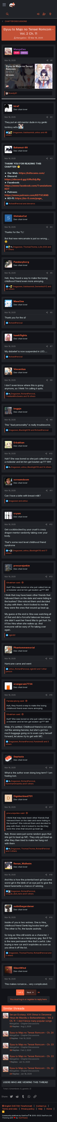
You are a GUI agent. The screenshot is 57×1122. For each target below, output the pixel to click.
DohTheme (23, 1118)
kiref (16, 106)
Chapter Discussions (30, 1023)
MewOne (19, 301)
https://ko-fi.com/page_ (29, 198)
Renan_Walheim (23, 863)
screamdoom (21, 479)
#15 (50, 695)
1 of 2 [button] (20, 992)
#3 (51, 158)
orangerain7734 (23, 684)
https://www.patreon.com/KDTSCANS (26, 195)
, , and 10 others (20, 395)
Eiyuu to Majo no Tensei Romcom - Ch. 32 (32, 1068)
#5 (51, 273)
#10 (50, 453)
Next (29, 992)
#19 (50, 917)
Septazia (19, 756)
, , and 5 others (20, 782)
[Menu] (4, 5)
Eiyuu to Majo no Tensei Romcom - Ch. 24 (32, 1032)
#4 (51, 227)
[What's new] (50, 14)
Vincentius (20, 369)
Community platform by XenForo (27, 1115)
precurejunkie (22, 565)
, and (28, 430)
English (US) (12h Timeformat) (18, 1106)
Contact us (41, 1106)
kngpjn (17, 408)
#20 (50, 979)
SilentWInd (20, 967)
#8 (51, 380)
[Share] (47, 60)
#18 (50, 875)
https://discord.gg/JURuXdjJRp (23, 179)
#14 (50, 658)
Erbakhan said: (14, 582)
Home (49, 1109)
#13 (50, 576)
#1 (51, 60)
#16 (50, 767)
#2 (51, 117)
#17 (50, 807)
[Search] (7, 14)
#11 (51, 490)
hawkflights (20, 335)
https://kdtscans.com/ (32, 173)
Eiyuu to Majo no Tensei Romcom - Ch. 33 (32, 1044)
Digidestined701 (23, 796)
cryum (17, 513)
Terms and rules (9, 1109)
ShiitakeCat (20, 216)
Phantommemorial (24, 647)
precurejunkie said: (16, 813)
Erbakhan (19, 442)
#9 (51, 420)
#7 (51, 346)
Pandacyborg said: (15, 701)
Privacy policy (27, 1109)
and (22, 203)
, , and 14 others (31, 467)
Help (40, 1109)
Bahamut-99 (21, 147)
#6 (51, 312)
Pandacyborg (21, 261)
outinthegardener (24, 906)
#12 (50, 524)
